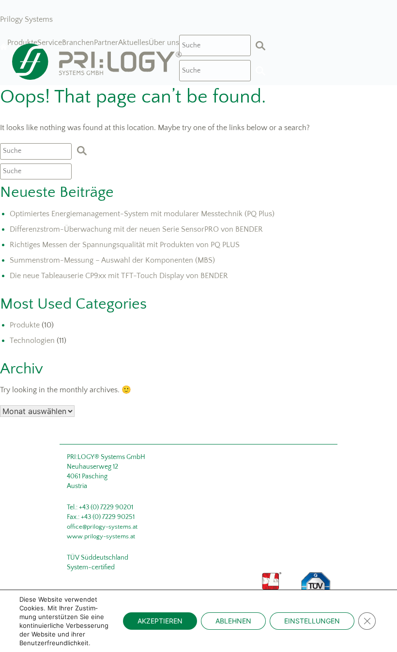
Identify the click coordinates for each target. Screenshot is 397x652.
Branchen (78, 42)
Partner (106, 42)
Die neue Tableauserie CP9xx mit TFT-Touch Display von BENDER (119, 275)
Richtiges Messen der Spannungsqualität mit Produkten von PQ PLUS (125, 244)
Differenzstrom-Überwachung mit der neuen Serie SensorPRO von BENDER (136, 229)
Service (49, 42)
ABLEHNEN (233, 621)
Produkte (22, 42)
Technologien (32, 340)
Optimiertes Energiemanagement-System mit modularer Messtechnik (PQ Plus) (142, 213)
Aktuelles (133, 42)
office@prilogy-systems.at (102, 526)
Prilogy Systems (26, 19)
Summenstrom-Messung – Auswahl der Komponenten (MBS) (112, 260)
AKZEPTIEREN (160, 621)
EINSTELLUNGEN (312, 621)
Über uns (164, 42)
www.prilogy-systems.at (101, 536)
